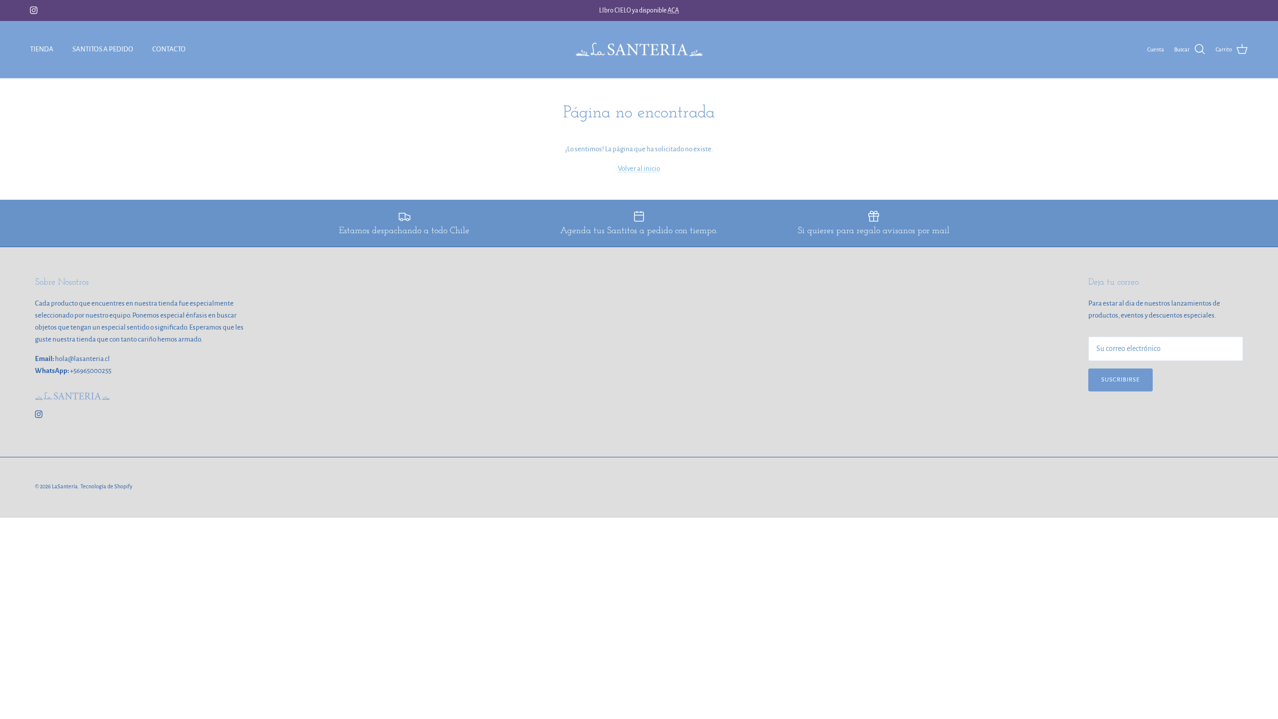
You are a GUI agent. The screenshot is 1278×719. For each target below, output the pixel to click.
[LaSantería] (639, 49)
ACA (673, 10)
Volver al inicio (639, 168)
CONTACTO (169, 49)
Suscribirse (1120, 379)
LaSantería (65, 486)
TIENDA (41, 49)
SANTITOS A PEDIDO (102, 49)
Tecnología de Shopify (106, 486)
